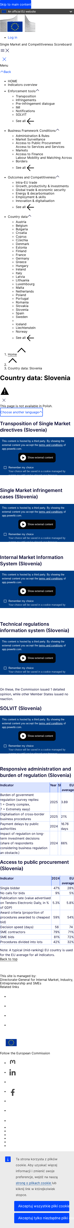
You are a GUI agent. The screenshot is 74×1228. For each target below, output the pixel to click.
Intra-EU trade (26, 182)
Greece (21, 262)
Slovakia (22, 306)
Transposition (26, 96)
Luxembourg (25, 284)
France (21, 255)
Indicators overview (22, 84)
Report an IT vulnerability (27, 1127)
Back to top (9, 959)
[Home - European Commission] (17, 23)
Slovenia (22, 309)
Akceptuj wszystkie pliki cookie (43, 1206)
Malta (20, 287)
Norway (21, 331)
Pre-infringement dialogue (35, 103)
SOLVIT (21, 114)
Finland (21, 251)
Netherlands (25, 291)
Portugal (22, 298)
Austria (21, 222)
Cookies (14, 1134)
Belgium (22, 225)
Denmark (22, 244)
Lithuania (22, 280)
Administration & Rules (32, 136)
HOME (12, 81)
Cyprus (21, 236)
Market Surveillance (30, 139)
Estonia (21, 247)
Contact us (16, 1120)
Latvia (20, 276)
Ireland (21, 269)
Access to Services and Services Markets (40, 148)
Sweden (22, 317)
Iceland (21, 324)
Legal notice (17, 1142)
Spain (20, 313)
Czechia (22, 240)
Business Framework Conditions (32, 130)
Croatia (21, 232)
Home (12, 354)
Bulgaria (22, 229)
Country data (18, 216)
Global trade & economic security (41, 190)
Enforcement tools (22, 91)
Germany (22, 258)
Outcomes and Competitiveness (32, 177)
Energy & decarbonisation (35, 193)
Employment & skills (31, 197)
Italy (19, 273)
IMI (18, 107)
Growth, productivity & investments (42, 186)
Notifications (25, 111)
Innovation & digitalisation (35, 200)
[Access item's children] (39, 90)
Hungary (22, 265)
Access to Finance (29, 154)
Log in (12, 37)
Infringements (26, 100)
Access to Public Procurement (38, 143)
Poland (21, 295)
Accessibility (17, 1145)
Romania (22, 302)
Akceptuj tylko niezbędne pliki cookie (43, 1218)
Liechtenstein (26, 327)
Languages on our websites (28, 1131)
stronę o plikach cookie (34, 1183)
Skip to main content (15, 4)
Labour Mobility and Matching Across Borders (44, 159)
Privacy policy (18, 1138)
